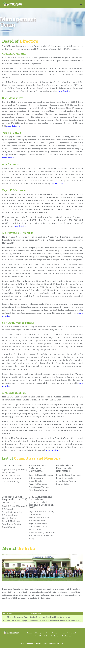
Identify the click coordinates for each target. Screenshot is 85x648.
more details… (64, 91)
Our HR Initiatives (42, 636)
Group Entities (33, 633)
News (56, 636)
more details (57, 183)
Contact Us (66, 636)
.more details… (13, 126)
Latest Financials (70, 633)
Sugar (56, 633)
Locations (46, 633)
